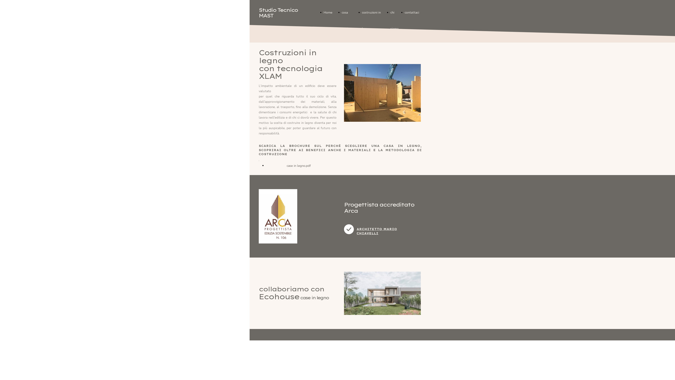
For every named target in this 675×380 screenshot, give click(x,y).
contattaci (412, 12)
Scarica (271, 165)
